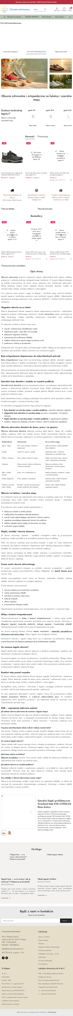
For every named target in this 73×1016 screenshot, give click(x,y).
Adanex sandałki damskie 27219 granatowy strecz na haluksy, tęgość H (60, 253)
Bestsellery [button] (36, 216)
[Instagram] (6, 958)
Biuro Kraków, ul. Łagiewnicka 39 (13, 984)
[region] (48, 119)
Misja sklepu (6, 977)
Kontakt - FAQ (6, 980)
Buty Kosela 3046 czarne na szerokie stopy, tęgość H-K (36, 174)
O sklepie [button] (6, 968)
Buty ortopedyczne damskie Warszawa (50, 984)
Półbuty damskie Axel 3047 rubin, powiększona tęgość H (60, 174)
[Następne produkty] (67, 153)
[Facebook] (3, 958)
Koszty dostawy (43, 940)
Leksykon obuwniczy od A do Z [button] (51, 968)
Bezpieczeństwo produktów (11, 1004)
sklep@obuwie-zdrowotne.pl (12, 948)
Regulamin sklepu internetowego (49, 947)
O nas (4, 973)
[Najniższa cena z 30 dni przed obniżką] (71, 180)
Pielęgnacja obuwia (44, 977)
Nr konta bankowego (45, 960)
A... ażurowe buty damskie (47, 990)
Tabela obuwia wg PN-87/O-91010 (13, 990)
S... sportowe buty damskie (47, 994)
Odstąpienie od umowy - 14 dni (48, 954)
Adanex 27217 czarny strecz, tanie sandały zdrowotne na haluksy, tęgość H (36, 253)
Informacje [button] (42, 931)
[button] (32, 17)
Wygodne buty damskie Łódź (47, 987)
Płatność (41, 943)
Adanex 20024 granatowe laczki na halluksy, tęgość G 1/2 (11, 253)
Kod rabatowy (42, 964)
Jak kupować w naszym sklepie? (12, 987)
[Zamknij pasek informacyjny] (71, 2)
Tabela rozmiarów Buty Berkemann (13, 994)
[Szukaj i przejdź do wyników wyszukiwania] (45, 9)
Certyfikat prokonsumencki (10, 1001)
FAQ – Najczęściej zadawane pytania (50, 973)
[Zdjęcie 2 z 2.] (9, 832)
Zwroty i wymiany (44, 937)
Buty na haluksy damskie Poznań (48, 980)
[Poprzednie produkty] (5, 153)
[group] (36, 35)
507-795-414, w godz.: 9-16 (13, 952)
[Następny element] (68, 117)
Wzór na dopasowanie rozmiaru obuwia (15, 997)
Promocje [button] (43, 136)
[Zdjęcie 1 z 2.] (3, 832)
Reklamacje (42, 957)
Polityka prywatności (45, 950)
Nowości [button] (30, 136)
